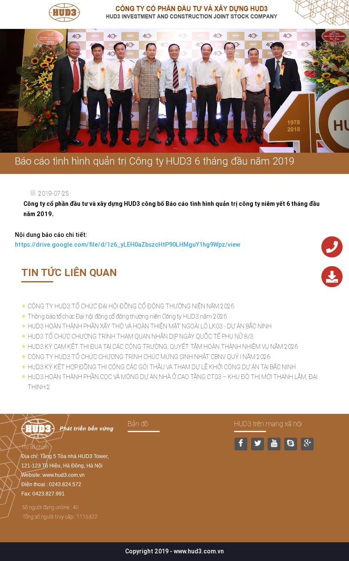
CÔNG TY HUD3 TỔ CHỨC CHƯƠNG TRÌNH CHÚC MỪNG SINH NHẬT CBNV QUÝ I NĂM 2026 (149, 357)
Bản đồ (138, 423)
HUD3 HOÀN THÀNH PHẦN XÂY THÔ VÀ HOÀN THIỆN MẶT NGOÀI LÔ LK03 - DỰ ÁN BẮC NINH (150, 326)
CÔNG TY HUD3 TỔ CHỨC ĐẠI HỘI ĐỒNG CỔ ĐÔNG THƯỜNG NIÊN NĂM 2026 (131, 306)
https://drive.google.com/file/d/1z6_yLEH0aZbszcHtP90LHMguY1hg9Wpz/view (127, 244)
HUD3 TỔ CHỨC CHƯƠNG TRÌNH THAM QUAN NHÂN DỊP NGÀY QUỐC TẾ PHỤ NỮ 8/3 (140, 336)
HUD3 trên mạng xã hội (268, 423)
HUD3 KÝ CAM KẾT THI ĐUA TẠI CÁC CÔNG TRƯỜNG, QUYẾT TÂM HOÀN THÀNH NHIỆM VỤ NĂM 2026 (163, 346)
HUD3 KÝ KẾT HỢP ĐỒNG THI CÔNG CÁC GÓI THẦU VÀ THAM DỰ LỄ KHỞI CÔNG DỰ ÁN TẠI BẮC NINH (162, 367)
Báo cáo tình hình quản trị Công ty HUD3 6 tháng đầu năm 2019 (155, 161)
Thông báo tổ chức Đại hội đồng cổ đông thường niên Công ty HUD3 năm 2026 (127, 316)
